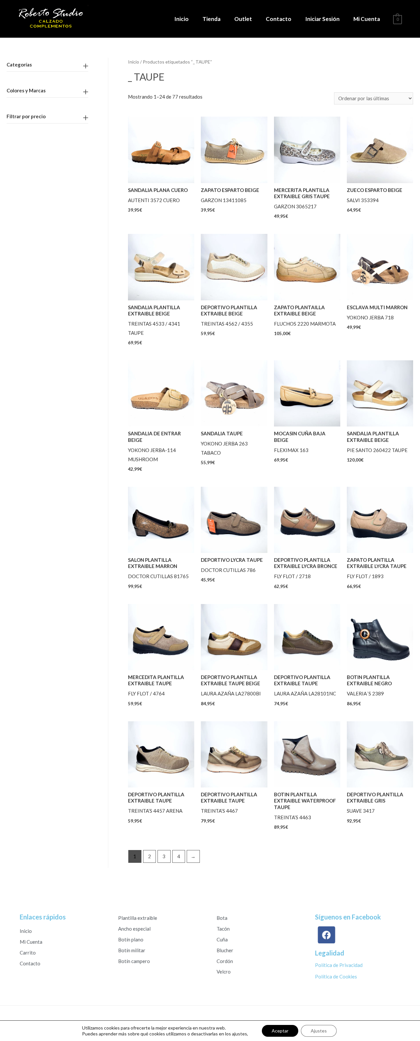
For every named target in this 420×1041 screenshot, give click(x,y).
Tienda (211, 18)
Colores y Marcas (26, 90)
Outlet (243, 18)
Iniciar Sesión (322, 18)
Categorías (19, 64)
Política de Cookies (336, 976)
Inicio (181, 18)
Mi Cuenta (366, 18)
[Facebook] (328, 935)
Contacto (278, 18)
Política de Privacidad (339, 965)
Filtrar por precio (26, 116)
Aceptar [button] (280, 1030)
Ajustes (319, 1030)
